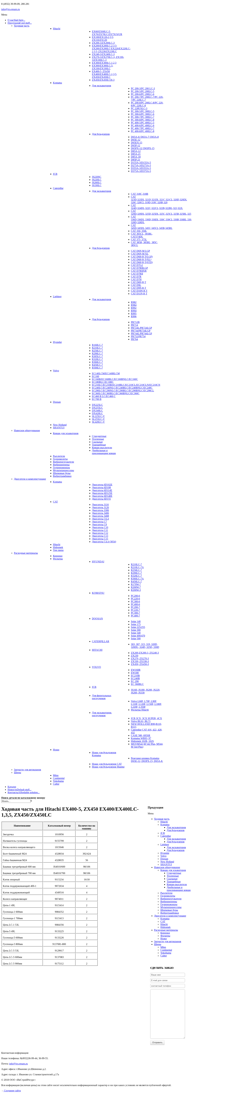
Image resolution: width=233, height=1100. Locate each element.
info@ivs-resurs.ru (10, 9)
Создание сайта (12, 1090)
